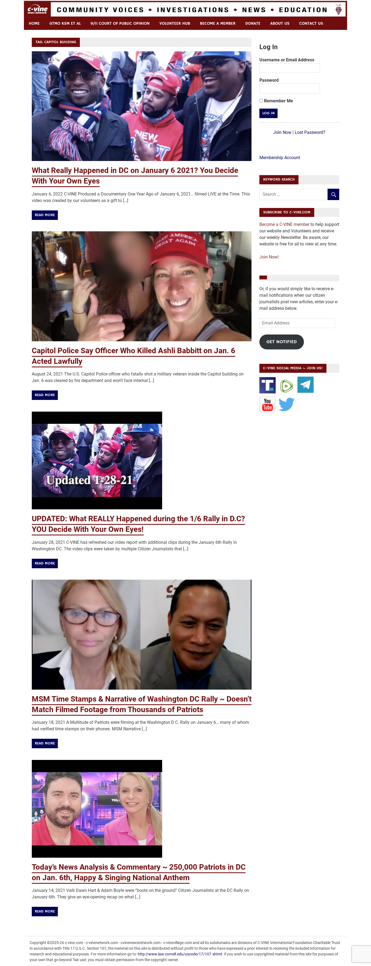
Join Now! (269, 257)
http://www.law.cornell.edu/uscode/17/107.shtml (180, 954)
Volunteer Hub (174, 23)
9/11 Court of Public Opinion (120, 23)
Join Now (282, 132)
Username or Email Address (286, 59)
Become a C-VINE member (284, 224)
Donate (252, 23)
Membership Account (279, 157)
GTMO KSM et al (65, 23)
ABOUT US (280, 23)
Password (269, 80)
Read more (45, 215)
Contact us (311, 23)
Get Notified (281, 342)
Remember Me (278, 100)
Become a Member (217, 23)
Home (34, 23)
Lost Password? (310, 132)
